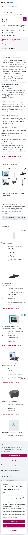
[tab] (3, 35)
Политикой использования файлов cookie (11, 516)
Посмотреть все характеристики (11, 156)
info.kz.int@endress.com (10, 480)
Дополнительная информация (9, 465)
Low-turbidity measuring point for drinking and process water (14, 14)
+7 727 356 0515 (8, 476)
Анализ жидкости (7, 12)
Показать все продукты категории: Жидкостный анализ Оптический (10, 40)
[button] (14, 455)
